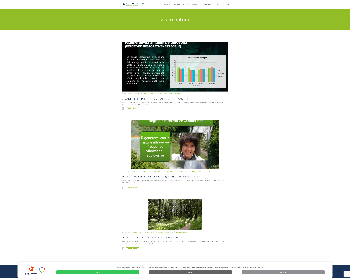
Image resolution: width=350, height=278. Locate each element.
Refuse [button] (190, 272)
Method (177, 4)
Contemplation (138, 232)
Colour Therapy (157, 171)
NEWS (217, 4)
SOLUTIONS (195, 4)
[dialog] (175, 270)
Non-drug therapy (150, 93)
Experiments (137, 93)
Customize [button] (283, 272)
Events (187, 171)
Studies (185, 4)
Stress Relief (162, 93)
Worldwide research (175, 93)
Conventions (168, 171)
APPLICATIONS (207, 4)
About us (167, 4)
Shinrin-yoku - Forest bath (154, 232)
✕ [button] (328, 264)
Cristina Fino (179, 171)
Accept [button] (98, 272)
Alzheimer (136, 171)
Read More (132, 108)
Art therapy (146, 171)
